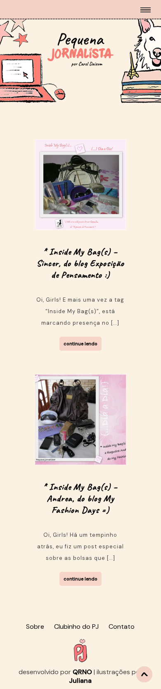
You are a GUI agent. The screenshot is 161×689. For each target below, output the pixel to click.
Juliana (80, 680)
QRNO (82, 672)
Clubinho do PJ (76, 626)
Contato (122, 626)
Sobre (35, 626)
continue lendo (80, 344)
